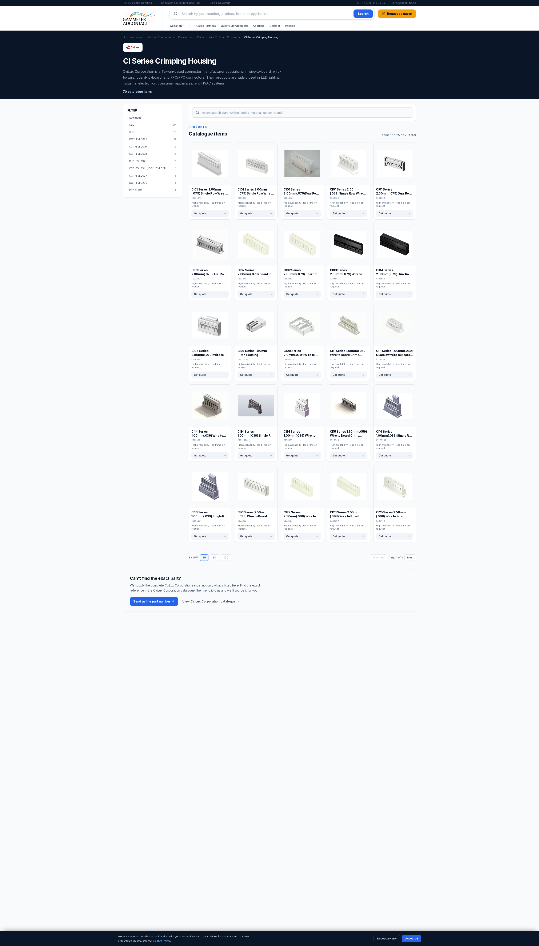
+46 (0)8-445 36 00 (372, 2)
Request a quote (399, 13)
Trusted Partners (205, 25)
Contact (275, 25)
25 (204, 557)
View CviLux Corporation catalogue (209, 601)
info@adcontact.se (404, 2)
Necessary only (387, 938)
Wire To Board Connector (224, 37)
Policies (290, 25)
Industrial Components (160, 37)
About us (258, 25)
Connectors (185, 37)
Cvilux (200, 37)
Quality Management (234, 25)
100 (225, 557)
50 (214, 557)
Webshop (175, 25)
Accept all (411, 938)
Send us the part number (151, 601)
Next (410, 557)
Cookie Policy (161, 940)
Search (363, 13)
